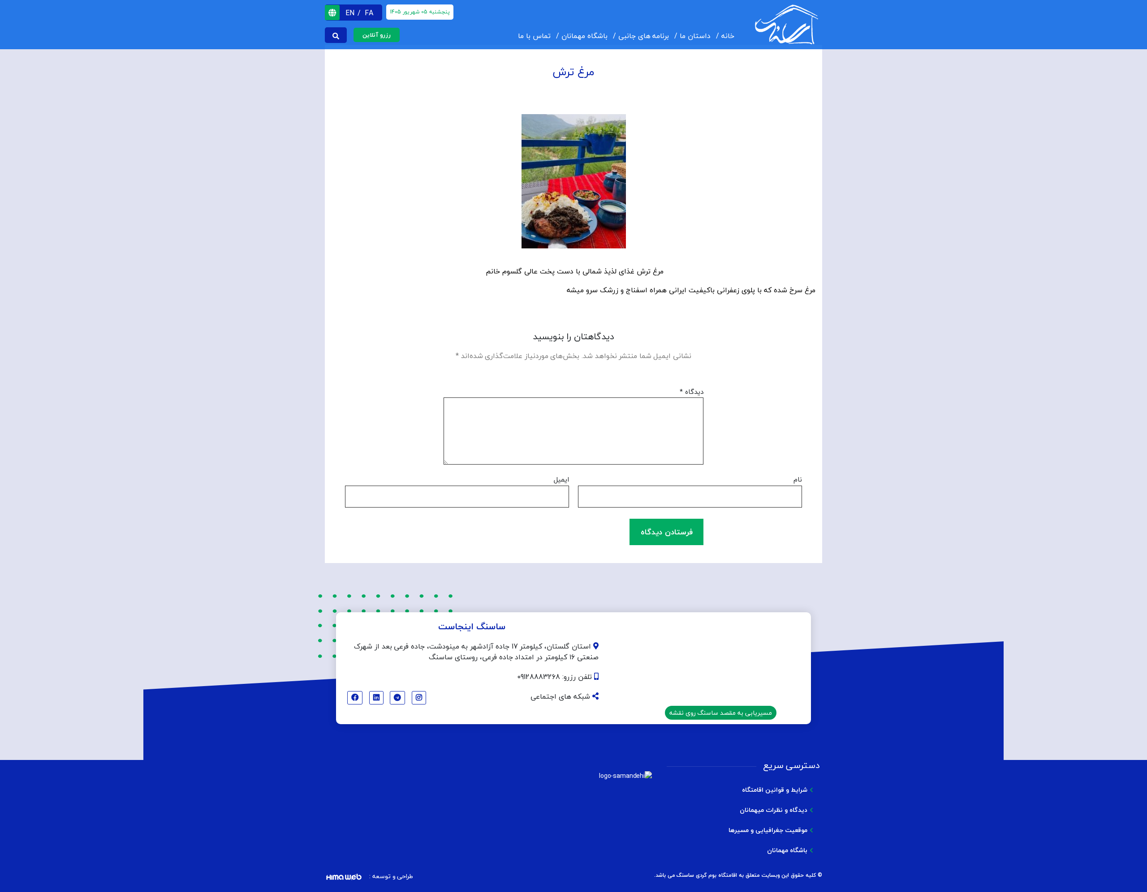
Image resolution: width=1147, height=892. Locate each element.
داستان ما (695, 36)
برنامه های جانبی (643, 36)
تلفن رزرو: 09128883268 (555, 676)
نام (797, 479)
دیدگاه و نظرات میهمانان (773, 809)
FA (369, 13)
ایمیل (561, 479)
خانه (727, 36)
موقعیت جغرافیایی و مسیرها (768, 830)
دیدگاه (691, 392)
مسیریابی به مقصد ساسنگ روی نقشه (720, 712)
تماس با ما (534, 36)
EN (351, 13)
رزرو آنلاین (376, 35)
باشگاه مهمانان (584, 36)
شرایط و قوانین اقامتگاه (774, 789)
